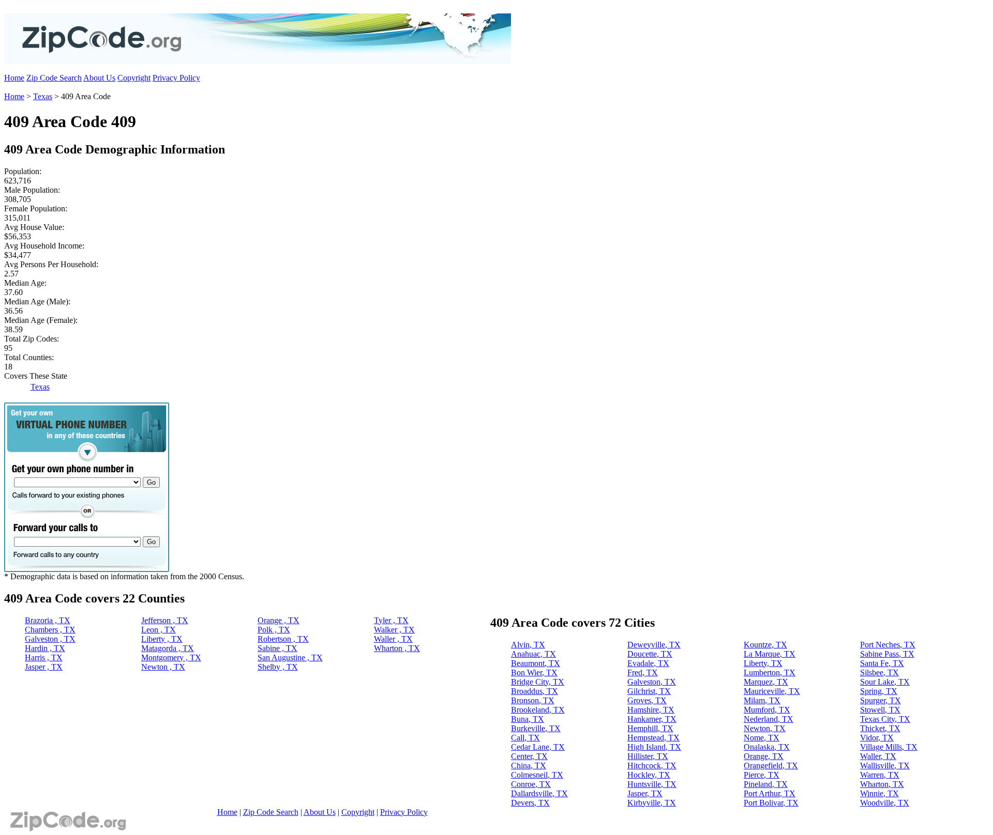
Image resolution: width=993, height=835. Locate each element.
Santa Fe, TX (882, 663)
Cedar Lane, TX (538, 747)
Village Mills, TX (888, 747)
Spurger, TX (880, 700)
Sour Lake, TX (885, 681)
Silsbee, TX (879, 672)
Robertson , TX (283, 639)
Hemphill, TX (650, 728)
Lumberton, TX (769, 672)
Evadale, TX (648, 663)
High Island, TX (654, 747)
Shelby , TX (278, 666)
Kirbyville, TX (651, 802)
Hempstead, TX (653, 737)
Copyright (134, 77)
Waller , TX (393, 639)
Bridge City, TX (537, 681)
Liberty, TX (763, 663)
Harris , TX (44, 657)
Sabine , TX (277, 648)
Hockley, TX (648, 774)
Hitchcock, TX (651, 765)
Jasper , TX (44, 666)
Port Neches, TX (887, 644)
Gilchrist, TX (649, 691)
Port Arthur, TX (769, 793)
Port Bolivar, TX (771, 802)
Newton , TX (163, 666)
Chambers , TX (50, 629)
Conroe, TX (531, 784)
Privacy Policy (176, 77)
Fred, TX (642, 672)
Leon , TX (158, 629)
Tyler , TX (391, 620)
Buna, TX (527, 719)
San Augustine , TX (290, 657)
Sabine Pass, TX (887, 654)
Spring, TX (878, 691)
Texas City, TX (885, 719)
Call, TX (525, 737)
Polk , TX (274, 629)
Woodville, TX (884, 802)
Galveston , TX (50, 639)
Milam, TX (762, 700)
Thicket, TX (880, 728)
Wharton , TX (397, 648)
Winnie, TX (879, 793)
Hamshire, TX (650, 709)
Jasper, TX (645, 793)
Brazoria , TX (47, 620)
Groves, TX (647, 700)
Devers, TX (530, 802)
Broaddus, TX (534, 691)
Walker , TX (394, 629)
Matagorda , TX (167, 648)
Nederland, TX (768, 719)
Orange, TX (764, 756)
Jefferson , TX (164, 620)
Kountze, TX (765, 644)
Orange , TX (278, 620)
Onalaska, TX (767, 747)
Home (14, 77)
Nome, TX (761, 737)
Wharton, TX (882, 784)
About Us (99, 77)
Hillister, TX (647, 756)
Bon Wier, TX (534, 672)
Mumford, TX (767, 709)
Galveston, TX (651, 681)
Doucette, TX (649, 654)
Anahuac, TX (533, 654)
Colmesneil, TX (537, 774)
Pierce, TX (761, 774)
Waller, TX (878, 756)
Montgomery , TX (171, 657)
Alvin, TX (528, 644)
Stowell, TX (880, 709)
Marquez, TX (766, 681)
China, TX (528, 765)
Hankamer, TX (651, 719)
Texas (42, 96)
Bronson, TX (532, 700)
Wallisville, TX (885, 765)
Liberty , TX (162, 639)
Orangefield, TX (771, 765)
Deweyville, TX (654, 644)
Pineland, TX (766, 784)
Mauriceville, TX (772, 691)
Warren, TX (879, 774)
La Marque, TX (769, 654)
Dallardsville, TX (539, 793)
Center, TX (529, 756)
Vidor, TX (877, 737)
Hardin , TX (45, 648)
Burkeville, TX (536, 728)
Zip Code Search (54, 77)
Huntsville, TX (651, 784)
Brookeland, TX (538, 709)
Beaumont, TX (535, 663)
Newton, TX (765, 728)
